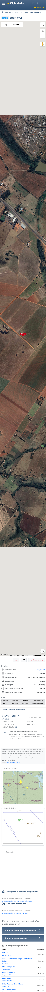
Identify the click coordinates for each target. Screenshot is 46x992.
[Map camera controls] (42, 651)
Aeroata (7, 954)
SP (21, 12)
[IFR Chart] (23, 827)
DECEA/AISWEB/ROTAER (13, 762)
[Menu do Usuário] (38, 3)
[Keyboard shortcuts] (11, 655)
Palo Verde (8, 974)
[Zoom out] (42, 36)
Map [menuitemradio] (5, 24)
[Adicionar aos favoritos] (16, 660)
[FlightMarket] (15, 3)
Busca (17, 12)
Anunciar (40, 7)
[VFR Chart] (23, 787)
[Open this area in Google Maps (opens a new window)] (4, 654)
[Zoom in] (42, 31)
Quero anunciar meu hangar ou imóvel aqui (17, 901)
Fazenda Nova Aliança (12, 985)
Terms (43, 655)
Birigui (26, 12)
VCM (7, 979)
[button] (23, 710)
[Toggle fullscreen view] (42, 24)
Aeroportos (9, 12)
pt (42, 3)
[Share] (24, 660)
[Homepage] (2, 12)
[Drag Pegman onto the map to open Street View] (42, 44)
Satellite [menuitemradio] (16, 24)
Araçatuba (8, 968)
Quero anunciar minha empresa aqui (14, 913)
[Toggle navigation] (3, 3)
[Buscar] (33, 3)
